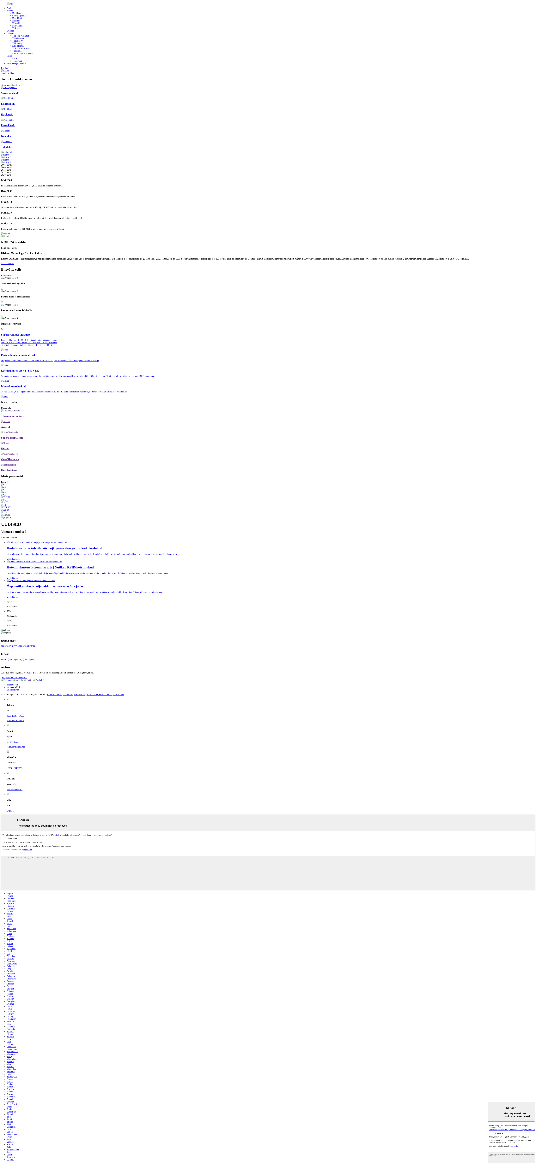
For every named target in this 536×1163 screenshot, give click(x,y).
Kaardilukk (17, 18)
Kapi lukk (16, 13)
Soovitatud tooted (54, 694)
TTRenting (17, 43)
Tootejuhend (12, 685)
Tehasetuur (17, 61)
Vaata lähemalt (7, 263)
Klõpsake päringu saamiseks (14, 677)
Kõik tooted (118, 694)
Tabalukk (16, 23)
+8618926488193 (14, 768)
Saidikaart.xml (13, 690)
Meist (9, 56)
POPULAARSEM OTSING (99, 694)
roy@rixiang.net (27, 659)
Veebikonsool (18, 38)
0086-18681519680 (28, 646)
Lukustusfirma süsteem (22, 53)
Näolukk (16, 21)
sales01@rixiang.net (10, 659)
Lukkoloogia (18, 46)
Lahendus (11, 33)
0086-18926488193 (10, 646)
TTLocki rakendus (20, 36)
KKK (14, 58)
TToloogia (16, 51)
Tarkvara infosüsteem (21, 48)
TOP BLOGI (79, 694)
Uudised (10, 31)
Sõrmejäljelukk (19, 16)
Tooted (10, 10)
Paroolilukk (17, 26)
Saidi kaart (68, 694)
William (10, 811)
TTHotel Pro (18, 41)
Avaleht (10, 8)
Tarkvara (16, 28)
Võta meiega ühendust (16, 63)
